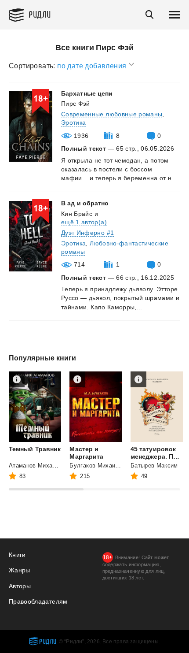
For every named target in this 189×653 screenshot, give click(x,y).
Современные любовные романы (111, 114)
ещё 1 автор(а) (84, 222)
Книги (17, 554)
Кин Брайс (76, 213)
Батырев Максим (154, 465)
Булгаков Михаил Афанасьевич (114, 465)
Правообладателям (38, 601)
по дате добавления (92, 66)
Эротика (73, 122)
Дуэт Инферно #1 (87, 232)
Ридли (40, 13)
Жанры (19, 570)
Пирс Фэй (75, 103)
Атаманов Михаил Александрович (57, 465)
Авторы (20, 586)
